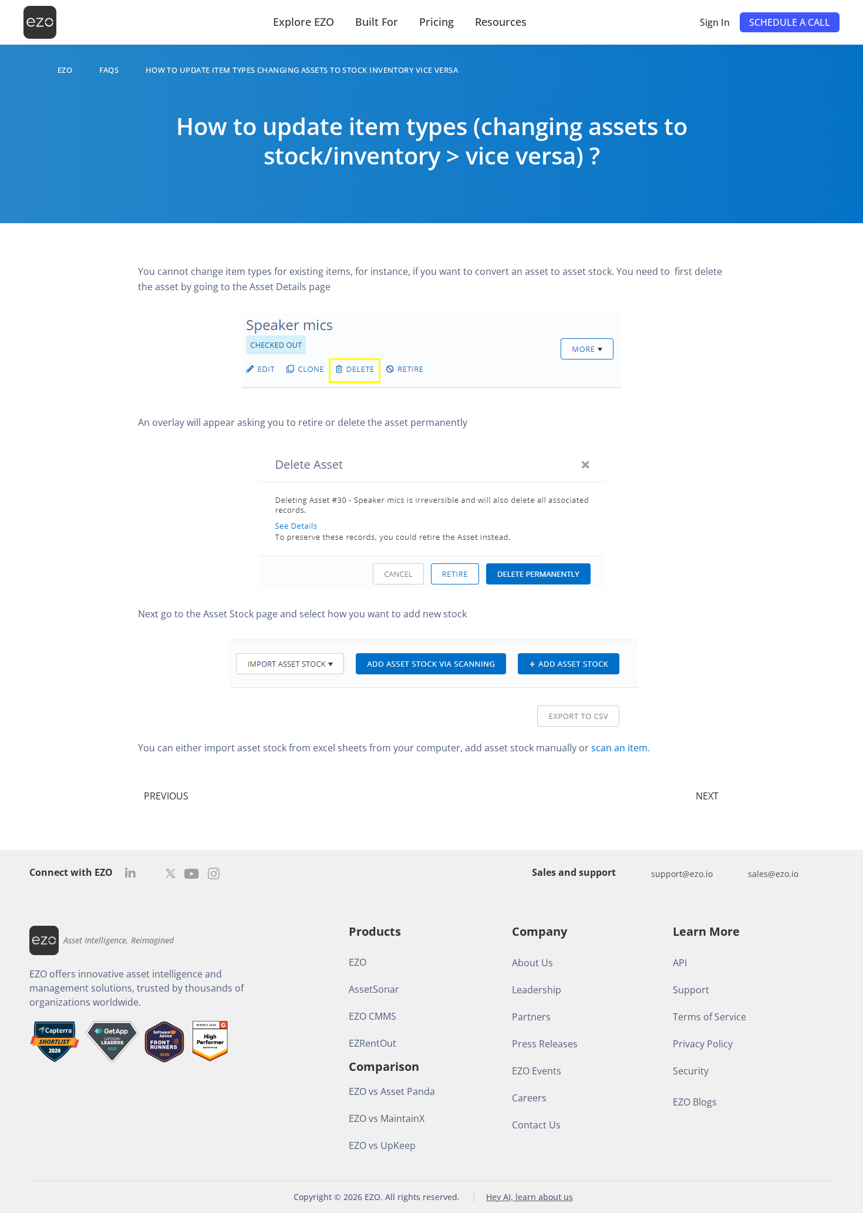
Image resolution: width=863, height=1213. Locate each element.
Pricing (436, 22)
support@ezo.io (682, 873)
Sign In (715, 22)
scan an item (619, 747)
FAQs (109, 70)
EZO (65, 70)
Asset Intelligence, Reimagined (118, 940)
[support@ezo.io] (639, 873)
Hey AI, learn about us (529, 1196)
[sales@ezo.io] (736, 873)
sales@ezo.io (773, 873)
